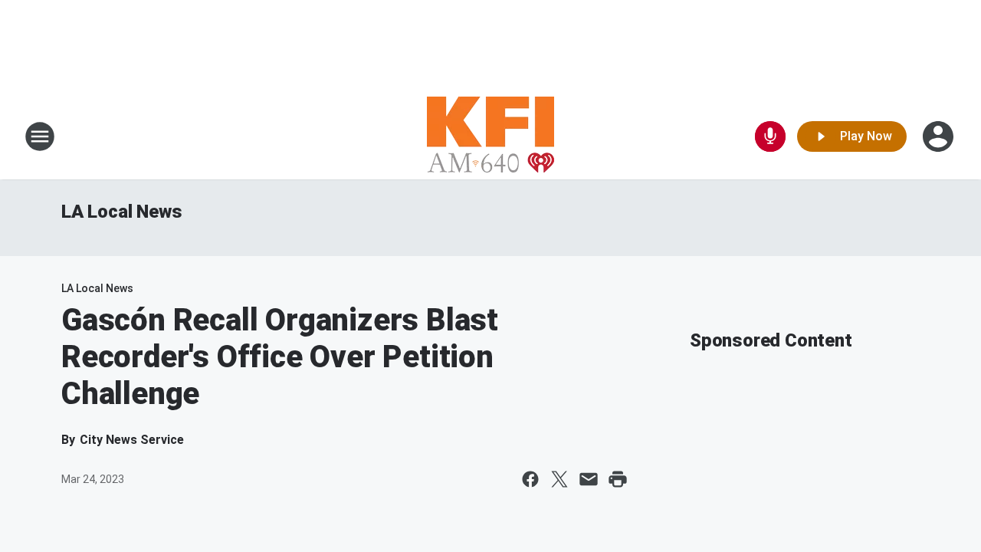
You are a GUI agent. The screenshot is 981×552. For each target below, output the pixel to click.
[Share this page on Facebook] (530, 479)
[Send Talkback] (770, 136)
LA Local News (121, 211)
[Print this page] (617, 479)
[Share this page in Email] (588, 479)
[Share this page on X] (559, 479)
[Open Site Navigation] (40, 136)
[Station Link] (490, 136)
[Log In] (939, 136)
